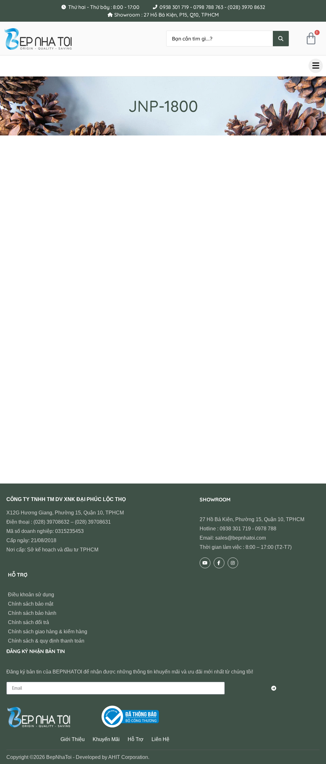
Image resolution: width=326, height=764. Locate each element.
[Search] (281, 38)
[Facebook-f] (219, 562)
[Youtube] (205, 562)
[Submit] (274, 688)
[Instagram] (233, 562)
